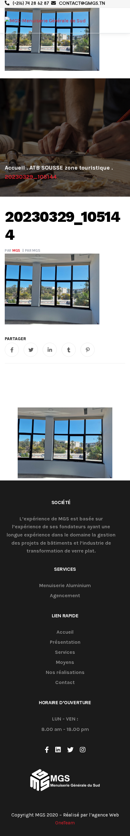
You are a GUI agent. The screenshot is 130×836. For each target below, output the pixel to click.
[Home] (15, 167)
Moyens (65, 662)
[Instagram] (83, 750)
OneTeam (65, 823)
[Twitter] (70, 750)
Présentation (65, 642)
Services (65, 652)
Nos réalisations (65, 672)
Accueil (65, 632)
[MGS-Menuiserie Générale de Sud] (45, 20)
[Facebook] (47, 750)
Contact (65, 682)
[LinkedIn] (58, 750)
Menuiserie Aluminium (65, 585)
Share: (15, 338)
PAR (12, 250)
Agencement (65, 595)
